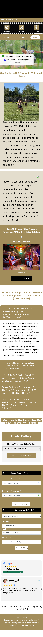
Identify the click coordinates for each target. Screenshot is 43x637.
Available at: (6, 537)
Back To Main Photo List (21, 279)
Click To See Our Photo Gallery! (21, 456)
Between (5, 521)
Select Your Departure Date (12, 491)
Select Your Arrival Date (11, 479)
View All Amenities (21, 20)
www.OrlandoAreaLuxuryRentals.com (21, 625)
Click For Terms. (21, 617)
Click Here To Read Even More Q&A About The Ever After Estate (22, 421)
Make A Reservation (7, 19)
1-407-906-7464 (21, 609)
